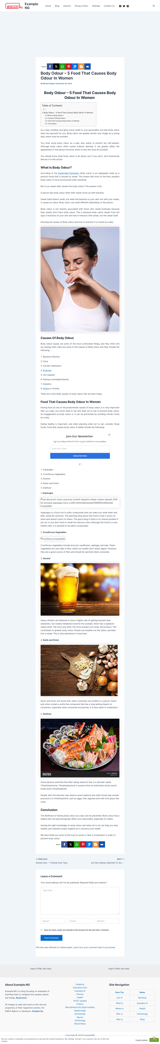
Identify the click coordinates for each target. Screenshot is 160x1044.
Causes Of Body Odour (57, 118)
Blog (57, 6)
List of (119, 997)
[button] (154, 5)
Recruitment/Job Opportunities (80, 1007)
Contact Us (109, 6)
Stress (46, 388)
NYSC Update (80, 1001)
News (142, 992)
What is (119, 1003)
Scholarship (80, 1014)
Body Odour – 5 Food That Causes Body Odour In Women (69, 113)
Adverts (67, 6)
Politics (79, 1004)
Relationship (80, 1010)
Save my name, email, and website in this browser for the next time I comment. (76, 930)
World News (80, 1023)
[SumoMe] (87, 66)
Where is (119, 1008)
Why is (119, 1019)
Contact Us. (38, 1011)
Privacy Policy (81, 6)
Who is (119, 1014)
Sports (80, 1017)
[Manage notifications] (154, 1039)
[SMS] (75, 66)
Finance (80, 994)
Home (48, 6)
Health (80, 997)
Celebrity (80, 984)
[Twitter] (124, 6)
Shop (142, 1019)
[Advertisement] (80, 30)
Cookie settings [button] (142, 1040)
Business (142, 997)
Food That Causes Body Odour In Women (64, 121)
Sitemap (96, 6)
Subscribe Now (80, 455)
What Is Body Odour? (55, 115)
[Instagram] (128, 6)
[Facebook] (120, 6)
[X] (56, 66)
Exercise (47, 370)
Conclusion (52, 124)
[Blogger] (81, 66)
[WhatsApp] (62, 66)
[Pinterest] (69, 66)
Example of (80, 991)
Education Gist (80, 987)
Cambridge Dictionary (68, 173)
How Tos (119, 992)
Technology (80, 1020)
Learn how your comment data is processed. (94, 947)
